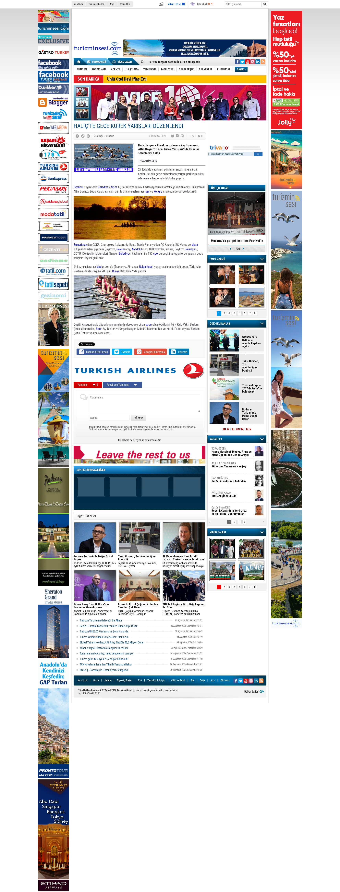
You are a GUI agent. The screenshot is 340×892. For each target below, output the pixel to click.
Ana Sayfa (78, 4)
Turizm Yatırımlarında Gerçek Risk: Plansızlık (104, 637)
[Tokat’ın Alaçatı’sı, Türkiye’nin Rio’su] (251, 571)
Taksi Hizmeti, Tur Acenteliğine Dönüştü (250, 366)
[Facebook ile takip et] (237, 61)
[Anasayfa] (79, 61)
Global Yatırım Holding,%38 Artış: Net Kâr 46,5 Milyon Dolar (112, 642)
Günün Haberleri (96, 4)
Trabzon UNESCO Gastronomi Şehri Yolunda (104, 631)
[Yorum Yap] (172, 136)
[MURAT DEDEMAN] (222, 297)
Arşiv (112, 4)
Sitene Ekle (125, 4)
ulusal (195, 245)
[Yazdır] (182, 136)
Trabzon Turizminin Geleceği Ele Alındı (101, 620)
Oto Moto (225, 680)
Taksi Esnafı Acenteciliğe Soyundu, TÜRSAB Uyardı (137, 561)
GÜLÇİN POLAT (228, 465)
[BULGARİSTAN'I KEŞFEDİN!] (222, 571)
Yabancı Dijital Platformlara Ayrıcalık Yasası (104, 648)
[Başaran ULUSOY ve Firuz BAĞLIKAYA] (222, 275)
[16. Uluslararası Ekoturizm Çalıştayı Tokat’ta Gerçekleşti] (251, 548)
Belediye (103, 187)
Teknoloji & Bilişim (156, 680)
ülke (99, 267)
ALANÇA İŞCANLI (228, 481)
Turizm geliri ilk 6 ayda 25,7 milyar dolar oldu (104, 659)
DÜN (248, 429)
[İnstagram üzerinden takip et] (252, 61)
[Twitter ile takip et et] (242, 61)
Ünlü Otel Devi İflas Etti (127, 79)
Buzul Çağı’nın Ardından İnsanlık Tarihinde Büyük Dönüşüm (138, 609)
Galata (120, 249)
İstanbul (78, 187)
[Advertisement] (170, 23)
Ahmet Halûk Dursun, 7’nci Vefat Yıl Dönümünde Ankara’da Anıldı (93, 609)
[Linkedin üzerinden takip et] (257, 61)
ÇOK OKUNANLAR (220, 323)
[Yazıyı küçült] (191, 136)
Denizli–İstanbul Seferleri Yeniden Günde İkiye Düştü (109, 626)
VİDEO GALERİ (218, 532)
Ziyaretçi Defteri (124, 680)
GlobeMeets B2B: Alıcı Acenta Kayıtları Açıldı (251, 341)
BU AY (226, 429)
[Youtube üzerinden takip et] (247, 61)
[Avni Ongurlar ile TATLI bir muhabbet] (251, 275)
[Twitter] (83, 136)
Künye (96, 680)
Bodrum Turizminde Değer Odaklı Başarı (250, 414)
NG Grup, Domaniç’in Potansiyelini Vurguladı (104, 670)
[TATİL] (251, 297)
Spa (192, 680)
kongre (158, 191)
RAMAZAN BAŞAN (224, 450)
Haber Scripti (251, 691)
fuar (147, 191)
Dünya (115, 271)
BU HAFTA (238, 429)
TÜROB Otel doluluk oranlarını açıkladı (237, 241)
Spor (114, 187)
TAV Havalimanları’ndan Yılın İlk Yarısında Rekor (106, 664)
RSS (140, 680)
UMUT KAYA (227, 496)
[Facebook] (77, 136)
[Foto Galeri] (97, 61)
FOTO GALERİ (217, 258)
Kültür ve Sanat (178, 680)
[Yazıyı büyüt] (200, 136)
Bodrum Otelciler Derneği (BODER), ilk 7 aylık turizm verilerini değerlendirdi (95, 561)
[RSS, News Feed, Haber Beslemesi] (263, 61)
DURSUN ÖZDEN (231, 510)
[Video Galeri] (123, 61)
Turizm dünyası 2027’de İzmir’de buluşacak (252, 388)
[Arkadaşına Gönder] (177, 136)
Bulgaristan (80, 245)
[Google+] (88, 136)
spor (156, 253)
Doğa (202, 680)
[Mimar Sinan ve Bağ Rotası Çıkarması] (222, 548)
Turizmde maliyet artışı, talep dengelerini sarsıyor (107, 653)
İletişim (107, 680)
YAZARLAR (216, 439)
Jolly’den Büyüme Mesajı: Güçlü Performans (175, 61)
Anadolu (136, 249)
